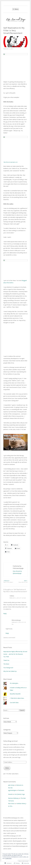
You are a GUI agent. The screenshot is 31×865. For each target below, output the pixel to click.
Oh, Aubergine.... (14, 683)
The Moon (6, 664)
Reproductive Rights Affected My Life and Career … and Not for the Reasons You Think (15, 654)
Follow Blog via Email (10, 741)
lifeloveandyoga (16, 620)
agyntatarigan (12, 790)
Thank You (6, 660)
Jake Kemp (11, 785)
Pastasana (21, 790)
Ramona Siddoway (13, 798)
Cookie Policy (8, 858)
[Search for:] (11, 710)
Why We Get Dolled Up (10, 671)
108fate (12, 596)
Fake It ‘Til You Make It (8, 581)
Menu (16, 9)
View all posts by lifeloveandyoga (17, 572)
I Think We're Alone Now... (17, 698)
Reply (5, 613)
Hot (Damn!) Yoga (19, 794)
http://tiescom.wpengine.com (11, 162)
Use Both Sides (14, 702)
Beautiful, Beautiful (15, 694)
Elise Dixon (11, 803)
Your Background (8, 667)
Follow (7, 768)
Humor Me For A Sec (23, 581)
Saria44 (10, 794)
